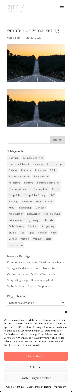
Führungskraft (40, 189)
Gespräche (15, 195)
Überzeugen (16, 245)
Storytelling (47, 226)
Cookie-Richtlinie (15, 386)
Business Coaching (32, 157)
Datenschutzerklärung (39, 386)
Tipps (31, 232)
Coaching (38, 164)
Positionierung (52, 213)
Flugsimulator (41, 176)
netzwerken (33, 213)
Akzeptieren (36, 356)
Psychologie (33, 220)
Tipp (22, 232)
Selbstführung (16, 226)
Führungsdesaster (19, 189)
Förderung (14, 182)
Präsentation (16, 220)
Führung (28, 182)
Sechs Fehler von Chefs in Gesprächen (29, 286)
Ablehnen (36, 367)
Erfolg (53, 170)
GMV (52, 195)
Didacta (13, 170)
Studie (12, 232)
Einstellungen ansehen (36, 378)
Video (53, 232)
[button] (66, 312)
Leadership (25, 207)
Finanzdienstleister (19, 176)
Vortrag (24, 238)
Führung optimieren (48, 182)
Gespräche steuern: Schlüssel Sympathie (31, 274)
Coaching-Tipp (55, 164)
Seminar (33, 226)
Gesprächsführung (35, 195)
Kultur (12, 207)
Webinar (37, 238)
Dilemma (26, 170)
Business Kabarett (19, 164)
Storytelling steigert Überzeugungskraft (30, 280)
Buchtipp (14, 157)
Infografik (26, 201)
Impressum (59, 386)
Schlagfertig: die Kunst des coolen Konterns (32, 268)
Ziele (48, 238)
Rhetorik (48, 220)
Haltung (13, 201)
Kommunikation (44, 201)
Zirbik (16, 37)
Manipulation (16, 213)
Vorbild (13, 238)
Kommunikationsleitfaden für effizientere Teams (35, 262)
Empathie (40, 170)
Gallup (55, 189)
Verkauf (42, 232)
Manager (40, 207)
